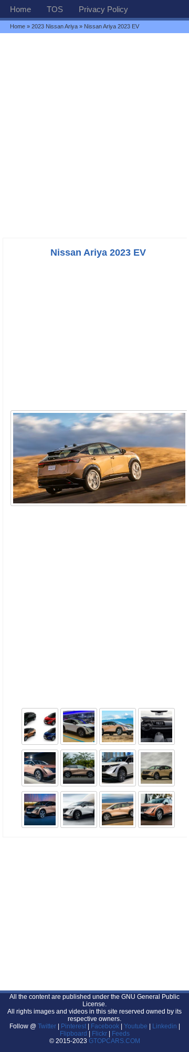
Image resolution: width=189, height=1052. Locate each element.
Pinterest (73, 1026)
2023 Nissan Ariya (55, 26)
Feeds (121, 1033)
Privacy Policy (103, 9)
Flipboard (73, 1033)
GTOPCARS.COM (114, 1041)
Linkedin (164, 1026)
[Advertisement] (94, 135)
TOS (55, 9)
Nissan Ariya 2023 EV (98, 252)
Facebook (105, 1026)
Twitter (48, 1026)
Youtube (136, 1026)
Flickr (99, 1033)
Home (20, 9)
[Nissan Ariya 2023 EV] (99, 505)
